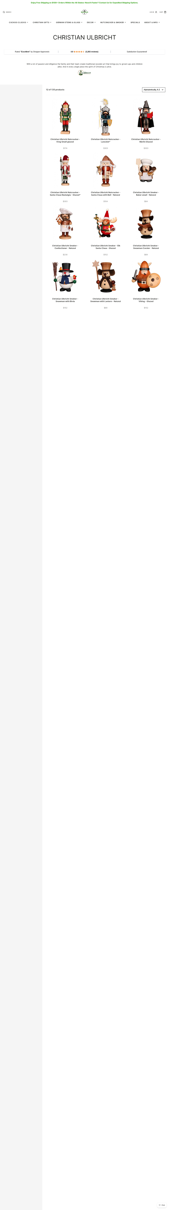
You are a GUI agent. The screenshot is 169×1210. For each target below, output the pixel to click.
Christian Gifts (41, 22)
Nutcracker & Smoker (112, 22)
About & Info (151, 22)
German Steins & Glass (68, 22)
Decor (90, 22)
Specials (135, 22)
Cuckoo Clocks (17, 22)
